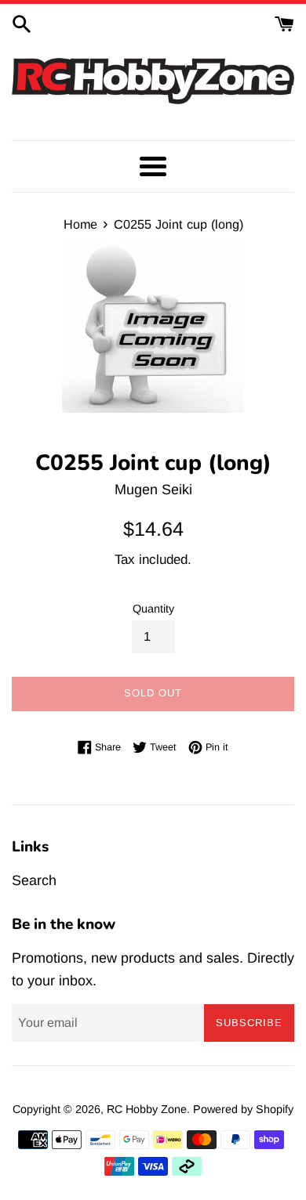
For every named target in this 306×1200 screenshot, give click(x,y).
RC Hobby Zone (147, 1109)
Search (34, 880)
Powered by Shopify (243, 1109)
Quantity (153, 608)
